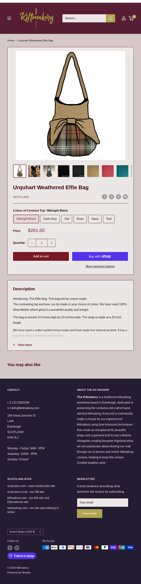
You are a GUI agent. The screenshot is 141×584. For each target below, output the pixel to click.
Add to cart (41, 256)
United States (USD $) (22, 531)
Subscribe (89, 513)
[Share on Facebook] (104, 196)
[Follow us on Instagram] (16, 547)
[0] (131, 18)
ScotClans (21, 196)
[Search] (110, 18)
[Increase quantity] (51, 243)
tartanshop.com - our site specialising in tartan (33, 510)
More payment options (100, 266)
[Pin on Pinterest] (111, 196)
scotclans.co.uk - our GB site (25, 491)
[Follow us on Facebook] (9, 547)
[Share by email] (125, 196)
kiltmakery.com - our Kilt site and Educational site (28, 499)
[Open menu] (9, 18)
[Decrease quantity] (32, 243)
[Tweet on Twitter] (118, 196)
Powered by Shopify (18, 572)
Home (10, 40)
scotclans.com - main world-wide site (31, 486)
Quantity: (19, 242)
